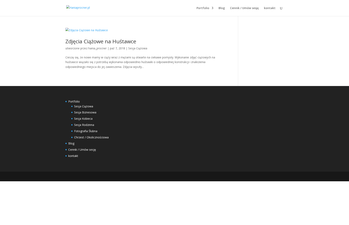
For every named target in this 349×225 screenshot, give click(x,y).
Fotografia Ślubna (85, 131)
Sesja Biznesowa (85, 112)
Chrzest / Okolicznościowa (91, 137)
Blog (222, 8)
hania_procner (97, 48)
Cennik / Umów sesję (244, 8)
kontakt (269, 8)
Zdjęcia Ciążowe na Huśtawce (100, 41)
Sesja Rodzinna (84, 125)
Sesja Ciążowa (137, 48)
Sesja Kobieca (83, 118)
